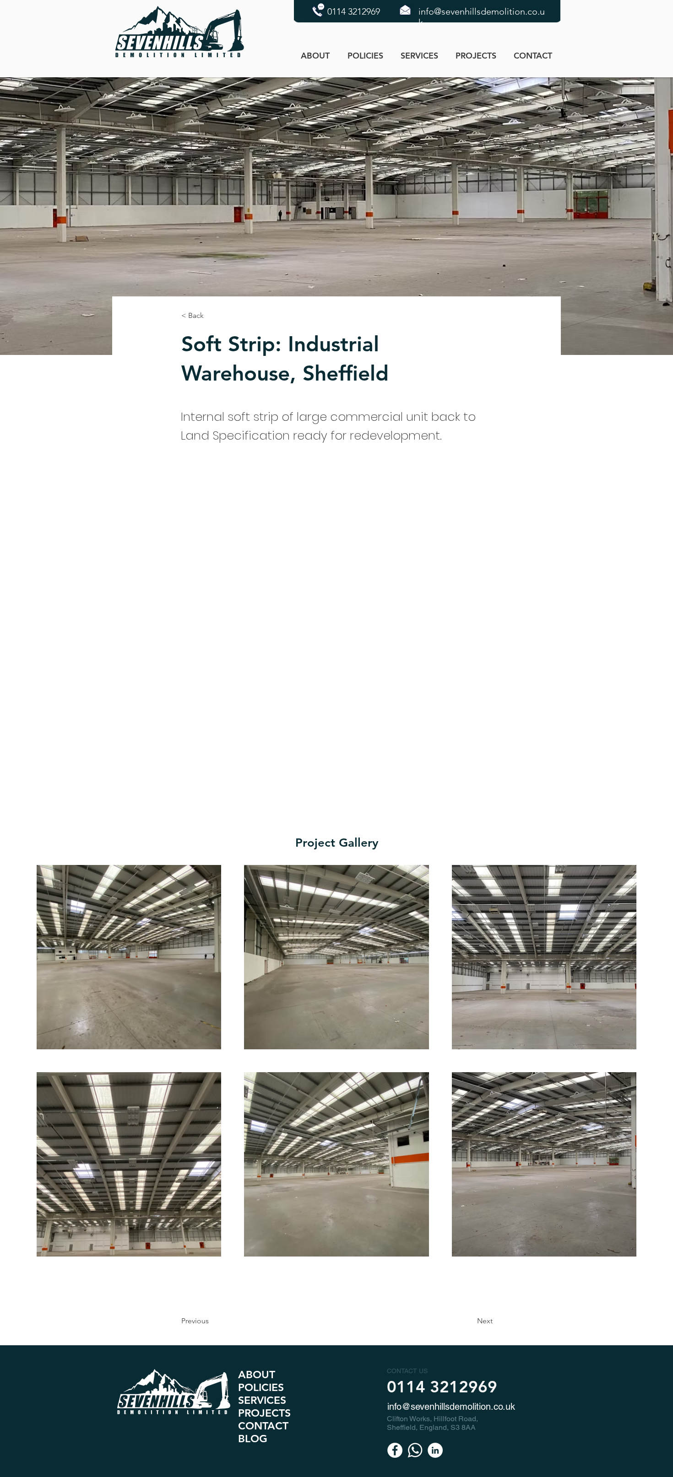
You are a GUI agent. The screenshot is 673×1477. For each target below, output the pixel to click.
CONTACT (263, 1425)
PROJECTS (264, 1413)
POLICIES (261, 1387)
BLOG (252, 1438)
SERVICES (262, 1400)
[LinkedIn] (435, 1450)
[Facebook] (394, 1450)
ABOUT (256, 1374)
